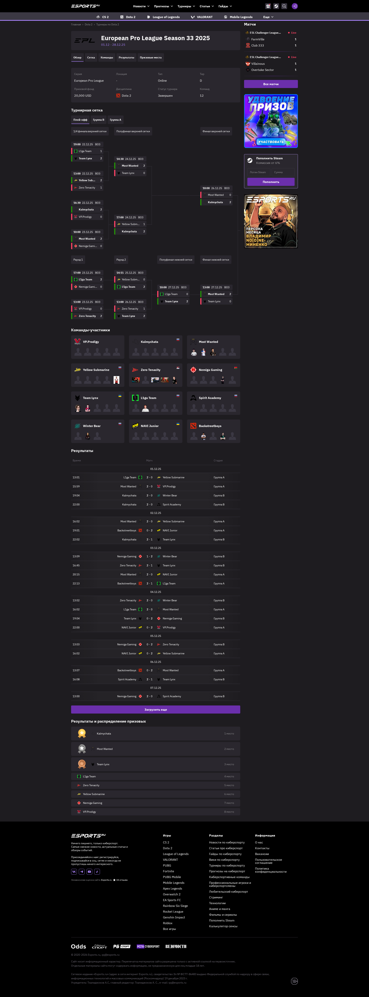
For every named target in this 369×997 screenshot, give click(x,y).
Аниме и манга (219, 908)
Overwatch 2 (172, 894)
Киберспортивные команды (229, 876)
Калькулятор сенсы (223, 926)
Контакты (262, 848)
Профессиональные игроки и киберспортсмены (230, 884)
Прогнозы (161, 6)
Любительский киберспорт (228, 891)
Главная (76, 24)
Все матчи (271, 84)
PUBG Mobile (172, 876)
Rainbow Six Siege (175, 905)
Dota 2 (88, 24)
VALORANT (170, 859)
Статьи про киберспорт (226, 848)
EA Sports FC (172, 899)
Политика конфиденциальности (271, 870)
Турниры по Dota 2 (107, 24)
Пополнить (271, 182)
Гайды (223, 6)
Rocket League (173, 911)
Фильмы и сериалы (223, 914)
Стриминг (216, 897)
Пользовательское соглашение (268, 861)
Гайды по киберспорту (225, 853)
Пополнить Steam (221, 920)
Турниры (184, 6)
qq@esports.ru (111, 954)
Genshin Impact (174, 917)
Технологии (217, 903)
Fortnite (168, 871)
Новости (139, 6)
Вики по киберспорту (224, 859)
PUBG (167, 865)
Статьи (205, 6)
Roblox (167, 923)
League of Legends (176, 853)
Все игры (169, 928)
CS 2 (166, 842)
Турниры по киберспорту (227, 865)
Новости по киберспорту (227, 842)
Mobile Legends (173, 882)
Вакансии (262, 853)
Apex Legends (172, 888)
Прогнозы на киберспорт (227, 871)
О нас (259, 842)
